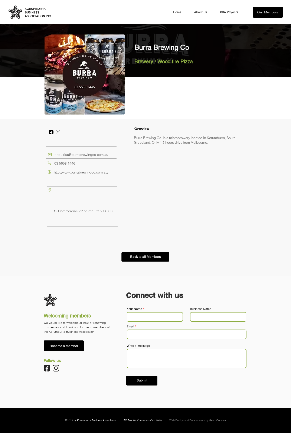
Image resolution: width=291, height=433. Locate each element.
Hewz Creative (217, 420)
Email (130, 326)
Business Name (200, 308)
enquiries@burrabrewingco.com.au (81, 154)
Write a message (138, 345)
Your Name (134, 308)
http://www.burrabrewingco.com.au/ (81, 172)
